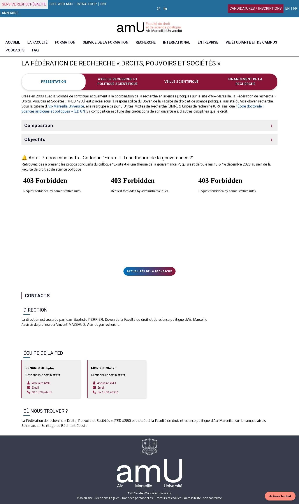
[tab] (54, 82)
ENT (103, 4)
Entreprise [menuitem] (208, 42)
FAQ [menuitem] (35, 50)
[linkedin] (165, 8)
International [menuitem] (176, 42)
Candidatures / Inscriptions (256, 8)
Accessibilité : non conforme (203, 497)
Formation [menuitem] (65, 42)
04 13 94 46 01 (42, 392)
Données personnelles (137, 497)
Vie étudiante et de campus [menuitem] (251, 42)
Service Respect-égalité (24, 4)
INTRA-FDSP (87, 4)
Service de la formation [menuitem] (105, 42)
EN (287, 8)
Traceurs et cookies (168, 497)
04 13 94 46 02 (108, 392)
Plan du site (85, 497)
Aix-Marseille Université (65, 106)
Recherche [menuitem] (146, 42)
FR (295, 8)
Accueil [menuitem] (12, 42)
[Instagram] (158, 8)
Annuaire (10, 13)
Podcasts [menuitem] (15, 50)
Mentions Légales (107, 497)
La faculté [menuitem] (37, 42)
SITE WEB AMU (61, 4)
